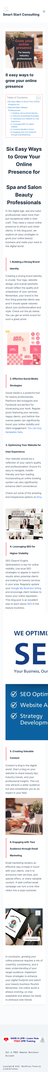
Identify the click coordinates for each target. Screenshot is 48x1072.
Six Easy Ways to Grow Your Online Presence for (24, 103)
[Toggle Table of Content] (37, 98)
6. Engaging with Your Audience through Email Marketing (23, 133)
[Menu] (44, 11)
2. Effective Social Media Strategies (25, 116)
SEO (29, 603)
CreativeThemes (10, 1069)
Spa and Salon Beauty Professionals (17, 108)
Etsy (39, 497)
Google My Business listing (26, 588)
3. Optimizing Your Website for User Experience (25, 120)
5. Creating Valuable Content (22, 129)
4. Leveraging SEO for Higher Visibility (22, 125)
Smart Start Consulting (21, 14)
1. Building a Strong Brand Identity (24, 113)
